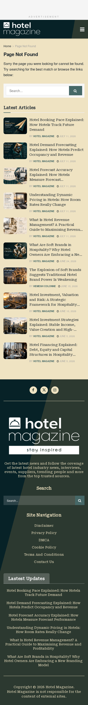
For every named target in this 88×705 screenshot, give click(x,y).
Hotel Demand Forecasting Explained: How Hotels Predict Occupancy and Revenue (56, 150)
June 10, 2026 (67, 311)
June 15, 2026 (69, 286)
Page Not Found (25, 46)
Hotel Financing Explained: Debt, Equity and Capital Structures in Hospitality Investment (53, 350)
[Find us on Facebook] (33, 390)
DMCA (44, 540)
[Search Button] (75, 90)
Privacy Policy (44, 533)
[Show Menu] (82, 29)
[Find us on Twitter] (44, 390)
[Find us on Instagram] (55, 390)
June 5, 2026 (67, 336)
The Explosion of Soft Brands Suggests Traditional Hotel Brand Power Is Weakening (55, 275)
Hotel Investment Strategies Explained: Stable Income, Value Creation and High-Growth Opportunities (54, 325)
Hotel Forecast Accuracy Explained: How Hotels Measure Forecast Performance (51, 175)
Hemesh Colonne (44, 286)
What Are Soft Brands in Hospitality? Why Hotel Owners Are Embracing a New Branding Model (55, 250)
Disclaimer (44, 525)
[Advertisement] (44, 6)
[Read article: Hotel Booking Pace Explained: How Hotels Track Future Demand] (15, 126)
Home (7, 46)
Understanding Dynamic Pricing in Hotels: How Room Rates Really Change (55, 200)
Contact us (44, 562)
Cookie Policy (44, 547)
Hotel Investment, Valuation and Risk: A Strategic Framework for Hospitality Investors (54, 300)
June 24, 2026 (67, 261)
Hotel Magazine (43, 136)
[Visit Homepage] (22, 29)
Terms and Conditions (44, 554)
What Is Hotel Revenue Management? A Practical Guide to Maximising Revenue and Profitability (55, 225)
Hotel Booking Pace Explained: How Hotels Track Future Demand (56, 125)
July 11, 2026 (67, 136)
